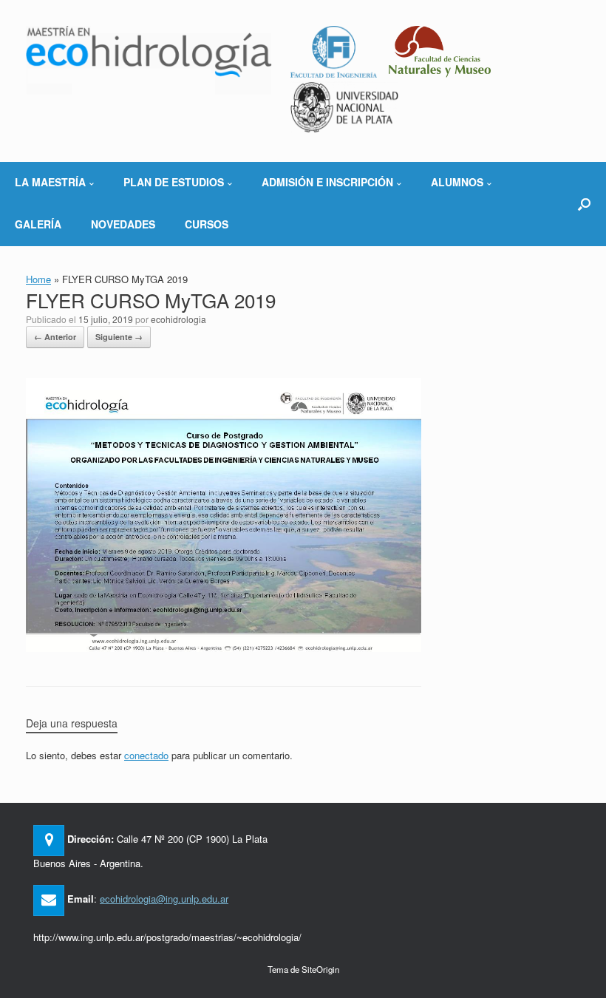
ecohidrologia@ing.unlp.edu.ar (164, 899)
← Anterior (55, 336)
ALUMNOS (457, 181)
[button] (584, 203)
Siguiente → (119, 336)
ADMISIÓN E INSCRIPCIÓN (327, 181)
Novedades (123, 224)
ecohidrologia (178, 319)
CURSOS (206, 224)
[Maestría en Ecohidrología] (149, 60)
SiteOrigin (320, 969)
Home (38, 279)
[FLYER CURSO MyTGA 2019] (223, 647)
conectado (146, 755)
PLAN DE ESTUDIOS (173, 181)
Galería (38, 224)
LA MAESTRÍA (50, 181)
